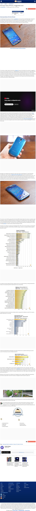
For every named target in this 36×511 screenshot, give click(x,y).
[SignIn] (1, 1)
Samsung (4, 444)
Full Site (2, 490)
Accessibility (26, 484)
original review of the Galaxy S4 (16, 174)
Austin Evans (8, 446)
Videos (9, 491)
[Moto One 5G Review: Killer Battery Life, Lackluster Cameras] (9, 459)
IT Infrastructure (11, 488)
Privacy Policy (18, 490)
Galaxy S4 (17, 70)
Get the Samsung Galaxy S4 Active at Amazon (18, 48)
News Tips (18, 487)
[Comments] (27, 9)
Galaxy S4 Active (20, 444)
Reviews (2, 486)
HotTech (17, 491)
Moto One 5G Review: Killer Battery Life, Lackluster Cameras (10, 463)
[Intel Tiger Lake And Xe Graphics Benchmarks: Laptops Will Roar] (17, 459)
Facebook (4, 495)
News (2, 487)
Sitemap (2, 491)
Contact (17, 488)
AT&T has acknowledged (28, 118)
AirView (4, 223)
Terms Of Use (27, 510)
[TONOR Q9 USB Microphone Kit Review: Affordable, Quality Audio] (24, 459)
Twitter (3, 494)
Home (2, 484)
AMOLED (18, 368)
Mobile (9, 487)
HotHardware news (21, 452)
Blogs (2, 488)
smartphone (11, 444)
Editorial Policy (26, 487)
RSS (3, 498)
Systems (9, 486)
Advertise (17, 486)
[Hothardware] (18, 1)
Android (7, 444)
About (17, 484)
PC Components (11, 484)
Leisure (9, 490)
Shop (25, 486)
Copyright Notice (21, 510)
